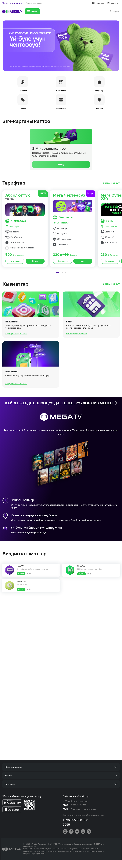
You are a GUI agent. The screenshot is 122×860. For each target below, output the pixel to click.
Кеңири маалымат (16, 333)
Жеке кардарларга (12, 3)
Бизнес (8, 775)
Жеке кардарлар (13, 767)
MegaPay (81, 566)
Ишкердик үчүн (33, 3)
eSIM (69, 321)
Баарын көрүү (111, 182)
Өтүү (61, 164)
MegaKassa (21, 581)
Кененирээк (15, 261)
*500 (66, 804)
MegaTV (20, 566)
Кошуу (35, 261)
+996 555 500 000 (75, 820)
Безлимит (12, 321)
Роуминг (11, 371)
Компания (10, 784)
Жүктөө (21, 573)
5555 (66, 824)
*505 (66, 809)
